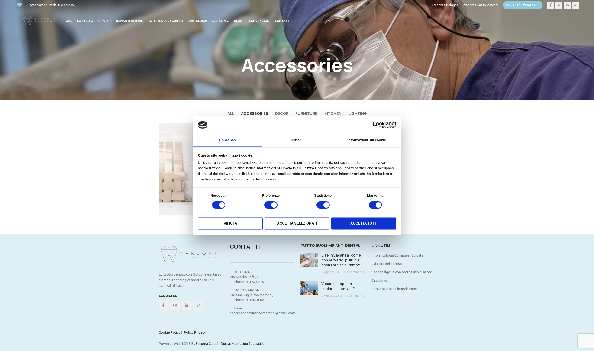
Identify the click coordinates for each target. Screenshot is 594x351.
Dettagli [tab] (297, 140)
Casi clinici (379, 280)
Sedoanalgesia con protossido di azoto (401, 272)
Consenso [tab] (227, 140)
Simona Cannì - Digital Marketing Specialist (230, 343)
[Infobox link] (445, 5)
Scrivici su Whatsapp (522, 4)
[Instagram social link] (558, 5)
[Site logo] (40, 21)
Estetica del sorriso (386, 264)
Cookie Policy (169, 332)
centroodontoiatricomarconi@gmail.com (262, 313)
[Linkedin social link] (567, 5)
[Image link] (191, 255)
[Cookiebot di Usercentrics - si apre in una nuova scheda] (376, 124)
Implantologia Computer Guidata (397, 255)
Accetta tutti (363, 223)
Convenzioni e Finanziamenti (394, 289)
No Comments (354, 272)
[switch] (271, 205)
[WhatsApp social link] (575, 5)
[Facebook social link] (550, 5)
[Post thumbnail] (309, 263)
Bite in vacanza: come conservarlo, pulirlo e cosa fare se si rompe (341, 260)
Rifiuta (230, 223)
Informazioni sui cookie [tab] (366, 140)
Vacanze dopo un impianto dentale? (338, 286)
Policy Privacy (195, 332)
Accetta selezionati (297, 223)
